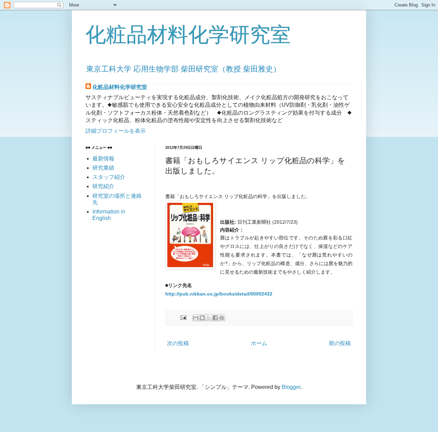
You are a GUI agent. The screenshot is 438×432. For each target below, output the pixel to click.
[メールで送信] (195, 317)
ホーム (259, 343)
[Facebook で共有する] (215, 317)
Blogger (291, 387)
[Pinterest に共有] (221, 317)
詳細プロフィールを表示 (116, 131)
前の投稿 (340, 343)
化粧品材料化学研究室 (188, 34)
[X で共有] (208, 317)
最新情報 (103, 158)
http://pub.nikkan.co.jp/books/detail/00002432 (218, 294)
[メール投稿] (183, 317)
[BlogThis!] (202, 317)
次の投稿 (178, 343)
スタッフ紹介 (108, 177)
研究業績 (103, 168)
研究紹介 (103, 186)
